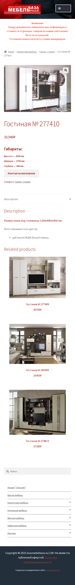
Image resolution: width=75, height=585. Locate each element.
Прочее (12, 533)
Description (11, 199)
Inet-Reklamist (53, 570)
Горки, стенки (47, 51)
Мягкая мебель (16, 518)
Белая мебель (15, 495)
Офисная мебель (17, 525)
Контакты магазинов (21, 173)
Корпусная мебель (27, 51)
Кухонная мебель (17, 510)
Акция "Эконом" (17, 487)
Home (11, 51)
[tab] (37, 199)
